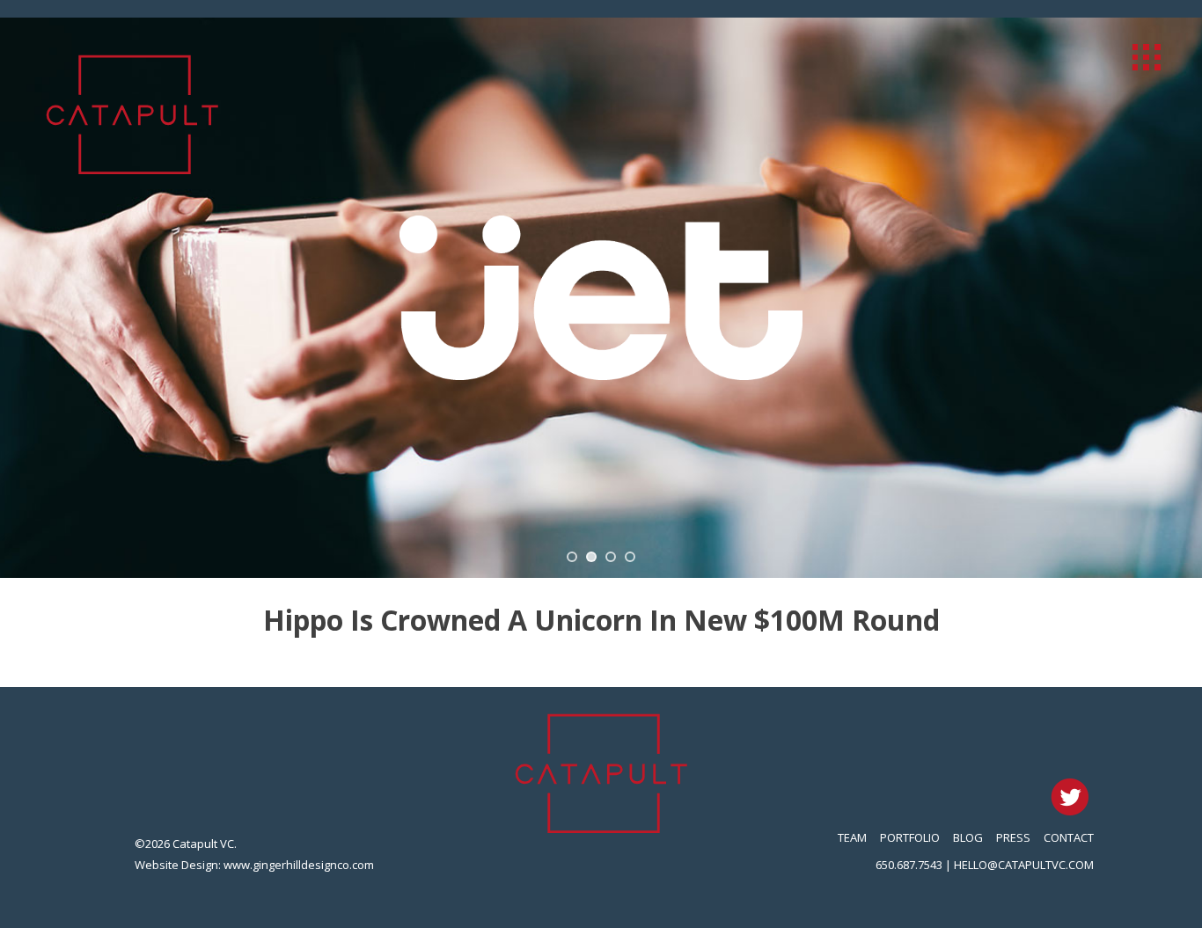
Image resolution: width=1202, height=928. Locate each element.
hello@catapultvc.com (1024, 865)
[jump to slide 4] (630, 557)
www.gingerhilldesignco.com (299, 865)
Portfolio (910, 837)
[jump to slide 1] (572, 557)
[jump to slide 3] (610, 557)
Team (852, 837)
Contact (1069, 837)
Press (1013, 837)
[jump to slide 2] (591, 557)
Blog (968, 837)
